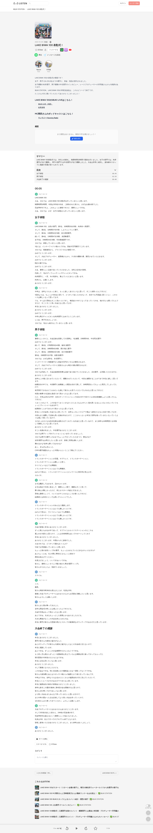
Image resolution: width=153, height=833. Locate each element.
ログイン (123, 3)
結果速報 (41, 107)
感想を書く (77, 138)
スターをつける (41, 744)
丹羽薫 (48, 70)
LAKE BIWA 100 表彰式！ (49, 45)
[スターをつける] (36, 50)
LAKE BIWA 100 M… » (109, 773)
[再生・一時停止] (76, 828)
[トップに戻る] (148, 812)
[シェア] (45, 49)
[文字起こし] (50, 42)
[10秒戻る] (67, 828)
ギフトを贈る (43, 739)
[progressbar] (76, 824)
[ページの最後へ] (148, 819)
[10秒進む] (86, 828)
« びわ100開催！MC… (44, 773)
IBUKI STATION (19, 9)
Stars (40, 50)
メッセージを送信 (53, 55)
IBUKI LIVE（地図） (45, 104)
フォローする (53, 50)
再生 (40, 55)
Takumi (38, 70)
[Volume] (59, 828)
